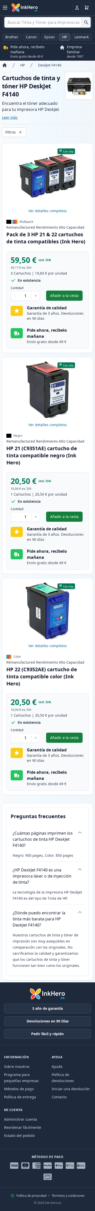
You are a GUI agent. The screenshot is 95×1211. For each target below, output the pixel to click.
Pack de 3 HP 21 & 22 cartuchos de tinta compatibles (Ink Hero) (45, 238)
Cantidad (17, 288)
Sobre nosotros (17, 1066)
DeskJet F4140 (49, 65)
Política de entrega (20, 1097)
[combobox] (47, 22)
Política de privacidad (31, 1196)
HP (64, 37)
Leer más (9, 117)
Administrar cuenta (20, 1119)
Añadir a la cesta (66, 296)
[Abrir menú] (5, 7)
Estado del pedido (19, 1135)
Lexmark (81, 37)
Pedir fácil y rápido (47, 1033)
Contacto (59, 1097)
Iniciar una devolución (71, 1088)
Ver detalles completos (47, 210)
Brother (11, 37)
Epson (49, 37)
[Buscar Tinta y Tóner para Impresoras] (86, 22)
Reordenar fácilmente (22, 1127)
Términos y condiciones (68, 1196)
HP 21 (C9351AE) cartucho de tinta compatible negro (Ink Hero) (41, 455)
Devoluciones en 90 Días (48, 1021)
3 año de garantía (47, 1008)
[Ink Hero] (25, 7)
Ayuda (57, 1066)
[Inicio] (4, 65)
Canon (31, 37)
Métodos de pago (19, 1088)
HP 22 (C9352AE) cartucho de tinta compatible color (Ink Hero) (41, 676)
